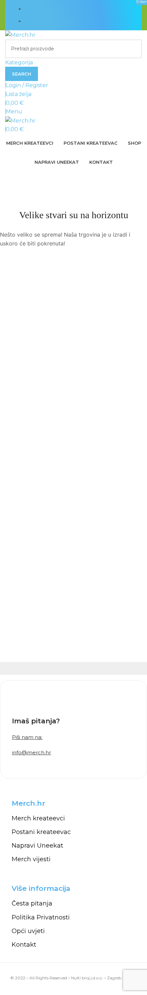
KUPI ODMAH (44, 9)
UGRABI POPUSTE (51, 21)
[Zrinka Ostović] (38, 668)
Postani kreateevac (41, 832)
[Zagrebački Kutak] (109, 668)
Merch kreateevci (38, 818)
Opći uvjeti (28, 931)
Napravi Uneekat (37, 845)
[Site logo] (20, 34)
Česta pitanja (32, 903)
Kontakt (24, 944)
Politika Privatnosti (41, 917)
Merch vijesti (31, 859)
